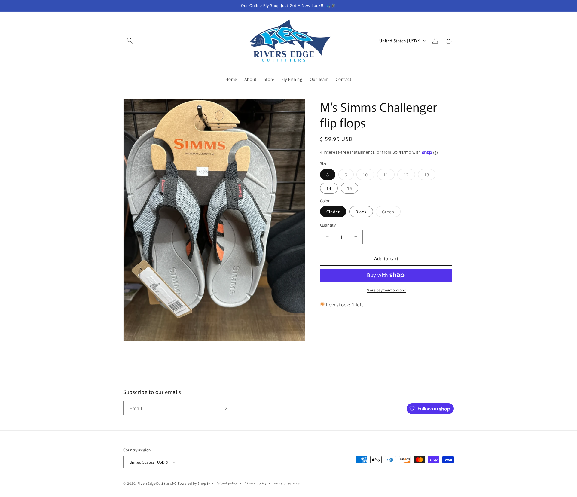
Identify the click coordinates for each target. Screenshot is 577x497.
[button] (129, 40)
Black (361, 212)
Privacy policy (255, 482)
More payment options (386, 289)
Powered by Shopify (194, 483)
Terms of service (286, 482)
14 (328, 188)
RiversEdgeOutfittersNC (157, 483)
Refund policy (227, 482)
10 (368, 175)
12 (409, 175)
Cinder (333, 212)
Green (391, 212)
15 (349, 188)
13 (429, 175)
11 (389, 175)
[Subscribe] (224, 408)
